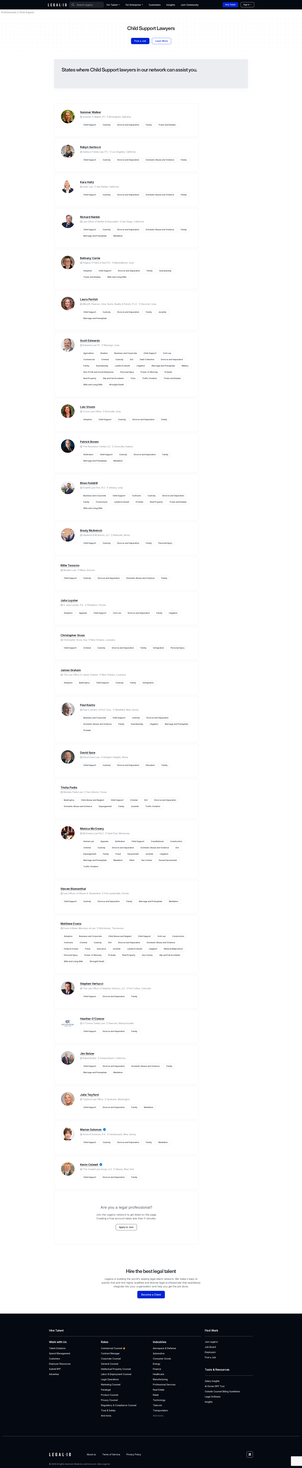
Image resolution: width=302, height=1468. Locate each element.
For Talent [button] (112, 4)
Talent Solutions (57, 1348)
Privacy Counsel (109, 1400)
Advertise (54, 1374)
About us (91, 1454)
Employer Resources (60, 1363)
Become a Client (151, 1294)
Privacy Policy (133, 1454)
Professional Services (164, 1384)
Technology (159, 1400)
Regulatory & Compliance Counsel (118, 1405)
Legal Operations (110, 1379)
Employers (210, 1352)
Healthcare (158, 1374)
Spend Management (59, 1353)
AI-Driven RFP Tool (214, 1386)
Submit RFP (55, 1369)
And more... (106, 1415)
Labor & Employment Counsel (116, 1374)
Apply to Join (126, 1227)
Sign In (246, 4)
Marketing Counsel (110, 1384)
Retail (156, 1395)
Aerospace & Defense (164, 1348)
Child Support (26, 12)
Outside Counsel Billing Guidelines (222, 1391)
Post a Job (140, 41)
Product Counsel (109, 1395)
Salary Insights (212, 1381)
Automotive (159, 1353)
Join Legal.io (211, 1341)
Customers (155, 4)
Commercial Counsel (111, 1348)
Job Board (210, 1347)
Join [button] (190, 4)
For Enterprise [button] (133, 4)
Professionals (9, 12)
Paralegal (106, 1389)
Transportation (160, 1410)
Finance (157, 1369)
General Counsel (109, 1363)
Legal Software (213, 1396)
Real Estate (158, 1389)
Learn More (161, 41)
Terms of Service (111, 1454)
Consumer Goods (162, 1358)
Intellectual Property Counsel (116, 1369)
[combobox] (86, 5)
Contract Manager (110, 1353)
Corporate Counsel (111, 1358)
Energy (156, 1363)
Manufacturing (160, 1379)
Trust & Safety (108, 1410)
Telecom (157, 1405)
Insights (170, 4)
